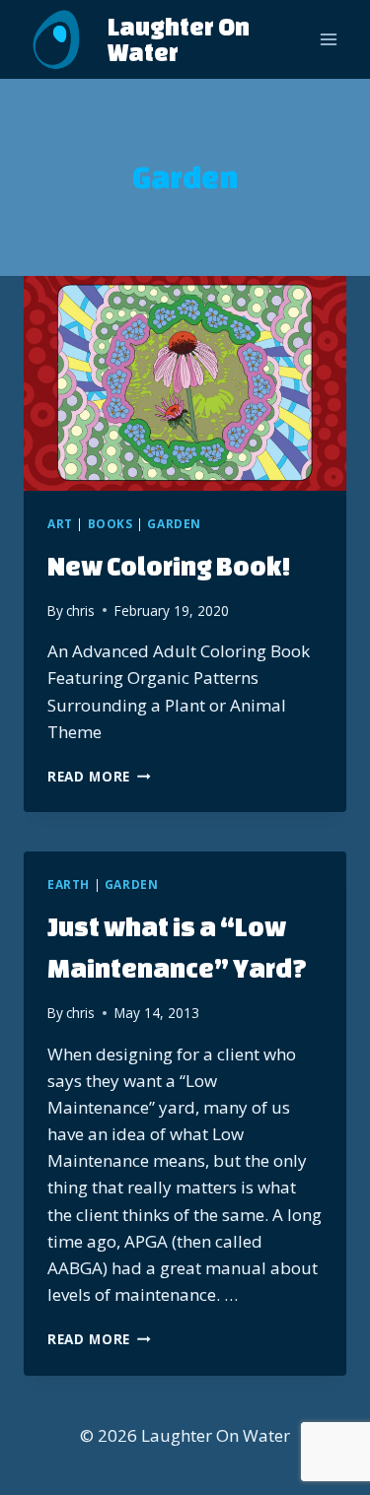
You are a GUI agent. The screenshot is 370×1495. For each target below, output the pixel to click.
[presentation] (185, 383)
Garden (174, 523)
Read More (99, 776)
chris (80, 610)
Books (110, 523)
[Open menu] (328, 39)
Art (60, 523)
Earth (68, 884)
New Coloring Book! (169, 565)
